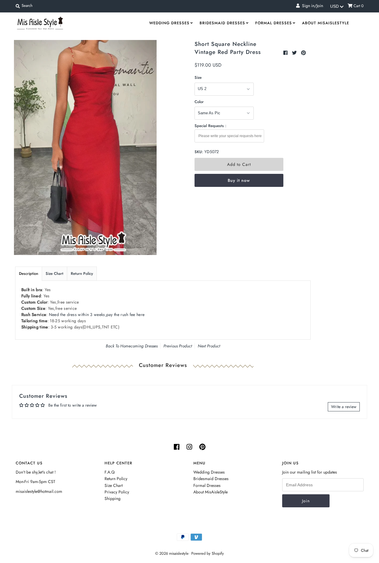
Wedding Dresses (169, 23)
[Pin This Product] (303, 52)
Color (199, 102)
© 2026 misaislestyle (172, 553)
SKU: (199, 152)
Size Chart (54, 273)
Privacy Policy (117, 492)
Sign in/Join (311, 6)
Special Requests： (211, 126)
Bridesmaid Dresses (222, 23)
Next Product (209, 346)
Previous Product (177, 346)
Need (96, 314)
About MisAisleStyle (325, 23)
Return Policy (82, 273)
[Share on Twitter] (295, 52)
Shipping (113, 498)
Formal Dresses (273, 23)
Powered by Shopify (207, 553)
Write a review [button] (343, 407)
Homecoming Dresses (139, 346)
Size (198, 77)
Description (28, 273)
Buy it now (239, 180)
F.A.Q (110, 472)
